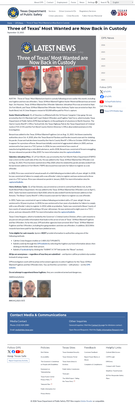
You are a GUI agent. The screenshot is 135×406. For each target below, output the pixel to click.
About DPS (38, 2)
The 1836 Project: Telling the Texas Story (70, 379)
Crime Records (73, 16)
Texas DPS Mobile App (113, 111)
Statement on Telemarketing (45, 370)
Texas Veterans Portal (69, 357)
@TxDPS (107, 91)
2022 (103, 73)
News (82, 2)
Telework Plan (45, 384)
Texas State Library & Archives (69, 363)
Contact (50, 2)
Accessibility (45, 357)
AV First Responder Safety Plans (115, 376)
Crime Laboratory (56, 16)
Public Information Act (48, 389)
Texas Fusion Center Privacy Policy (47, 378)
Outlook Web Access (113, 352)
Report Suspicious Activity (18, 361)
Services (52, 11)
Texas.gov (65, 374)
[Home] (26, 13)
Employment (62, 2)
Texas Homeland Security (70, 352)
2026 (103, 45)
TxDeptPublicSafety (112, 101)
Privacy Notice (45, 393)
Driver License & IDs (67, 11)
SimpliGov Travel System (114, 371)
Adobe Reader (86, 401)
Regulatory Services (87, 11)
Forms (73, 2)
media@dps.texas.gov (24, 330)
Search (103, 2)
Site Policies (45, 352)
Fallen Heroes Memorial (92, 16)
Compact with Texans (113, 366)
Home (9, 23)
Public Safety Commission (70, 369)
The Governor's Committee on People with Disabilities (50, 363)
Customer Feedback (91, 352)
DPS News (19, 23)
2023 (103, 66)
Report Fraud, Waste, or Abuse (92, 358)
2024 (103, 59)
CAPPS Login (110, 357)
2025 (103, 52)
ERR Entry (109, 361)
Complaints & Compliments (93, 364)
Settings (91, 2)
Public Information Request (107, 330)
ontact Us (97, 325)
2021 (103, 80)
